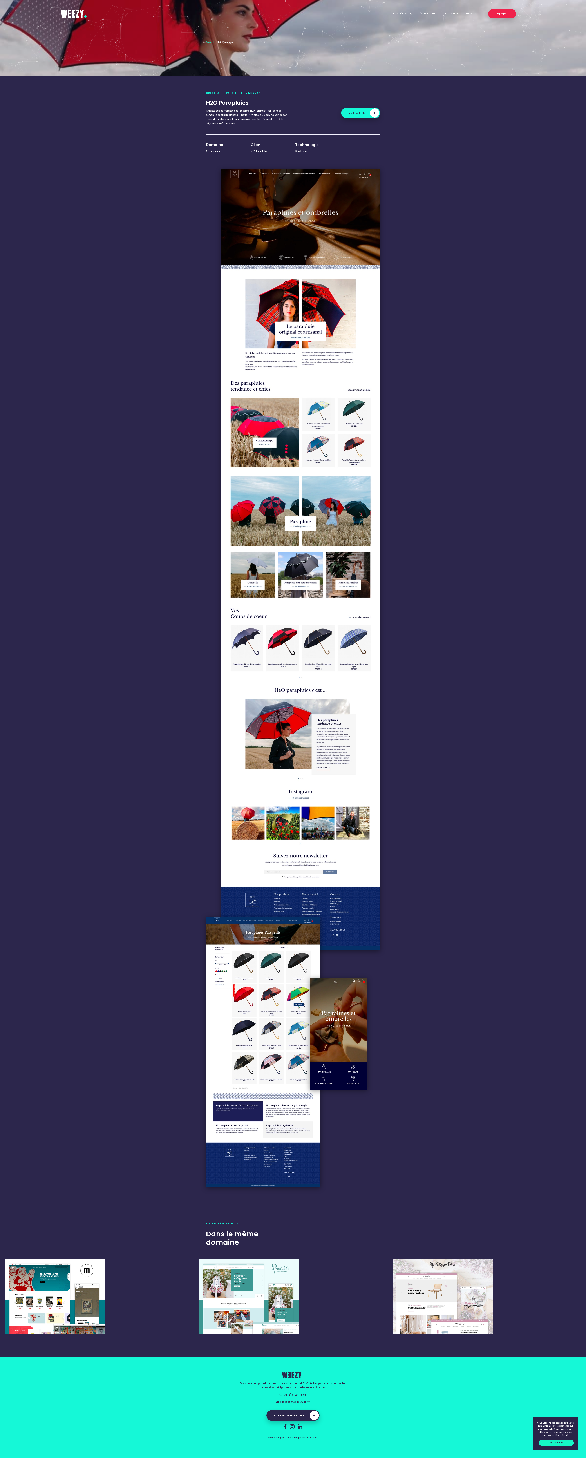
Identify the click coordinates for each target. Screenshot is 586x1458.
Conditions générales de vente (302, 1437)
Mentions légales (276, 1437)
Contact (470, 13)
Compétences (402, 13)
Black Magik (450, 13)
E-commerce (213, 151)
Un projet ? (502, 13)
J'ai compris (556, 1443)
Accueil (210, 42)
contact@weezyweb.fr (294, 1402)
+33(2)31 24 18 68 (294, 1394)
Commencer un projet (289, 1415)
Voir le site (357, 113)
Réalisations (427, 13)
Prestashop (301, 151)
